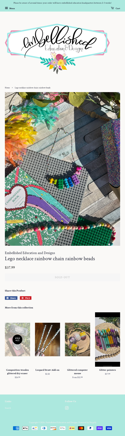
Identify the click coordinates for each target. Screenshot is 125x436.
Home (7, 87)
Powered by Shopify (87, 422)
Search (8, 407)
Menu (12, 8)
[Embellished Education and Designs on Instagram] (67, 408)
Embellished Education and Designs (61, 422)
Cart (117, 8)
